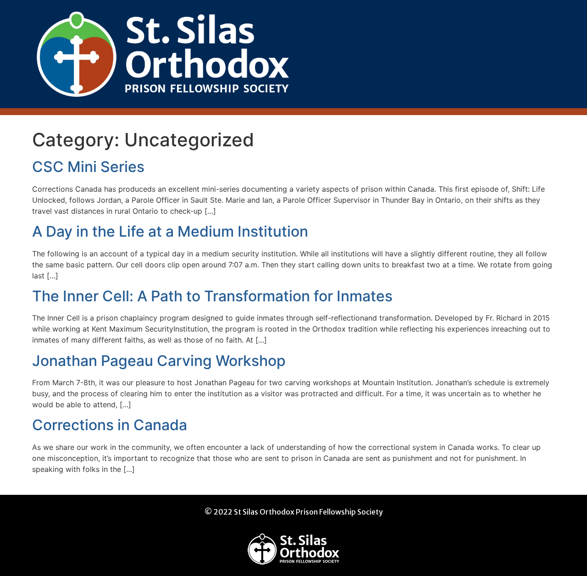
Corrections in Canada (109, 425)
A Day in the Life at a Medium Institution (170, 231)
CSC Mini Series (88, 167)
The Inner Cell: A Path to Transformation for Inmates (212, 296)
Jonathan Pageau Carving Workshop (159, 361)
